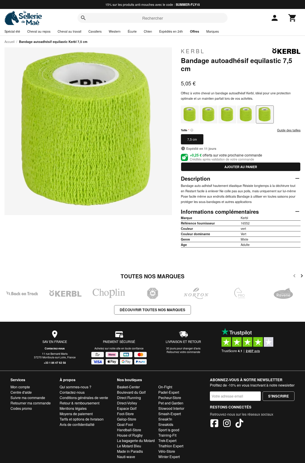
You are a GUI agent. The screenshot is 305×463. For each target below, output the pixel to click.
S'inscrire (278, 396)
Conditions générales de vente (84, 397)
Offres (194, 31)
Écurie (132, 31)
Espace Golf (126, 408)
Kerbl (193, 51)
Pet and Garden (170, 403)
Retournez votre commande (183, 352)
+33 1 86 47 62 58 (55, 363)
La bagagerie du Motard (136, 440)
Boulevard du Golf (131, 392)
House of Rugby (130, 435)
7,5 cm (192, 139)
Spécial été (12, 31)
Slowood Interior (171, 408)
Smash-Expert (169, 413)
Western (115, 31)
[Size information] (191, 130)
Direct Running (129, 397)
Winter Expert (169, 456)
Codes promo (21, 408)
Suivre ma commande (27, 397)
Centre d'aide (21, 392)
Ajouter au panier (240, 167)
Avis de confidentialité (77, 424)
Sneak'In (165, 419)
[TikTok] (239, 424)
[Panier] (292, 17)
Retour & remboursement (79, 403)
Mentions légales (73, 408)
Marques (212, 31)
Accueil (9, 41)
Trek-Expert (167, 440)
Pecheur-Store (169, 397)
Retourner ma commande (30, 403)
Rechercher (152, 18)
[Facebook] (214, 424)
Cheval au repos (38, 31)
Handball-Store (129, 429)
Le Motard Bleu (129, 445)
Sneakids (165, 424)
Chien (148, 31)
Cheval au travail (69, 31)
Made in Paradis (130, 451)
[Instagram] (226, 424)
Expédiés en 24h (171, 31)
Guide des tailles (289, 130)
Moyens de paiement (76, 413)
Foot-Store (125, 413)
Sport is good (168, 429)
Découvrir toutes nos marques (152, 309)
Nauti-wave (126, 456)
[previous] (294, 276)
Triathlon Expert (170, 445)
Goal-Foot (125, 424)
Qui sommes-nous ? (75, 386)
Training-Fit (167, 435)
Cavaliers (95, 31)
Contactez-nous (55, 348)
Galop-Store (126, 419)
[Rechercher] (83, 18)
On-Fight (165, 386)
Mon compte (20, 386)
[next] (302, 276)
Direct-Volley (127, 403)
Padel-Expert (168, 392)
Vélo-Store (166, 451)
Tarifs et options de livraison (82, 419)
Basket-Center (128, 386)
